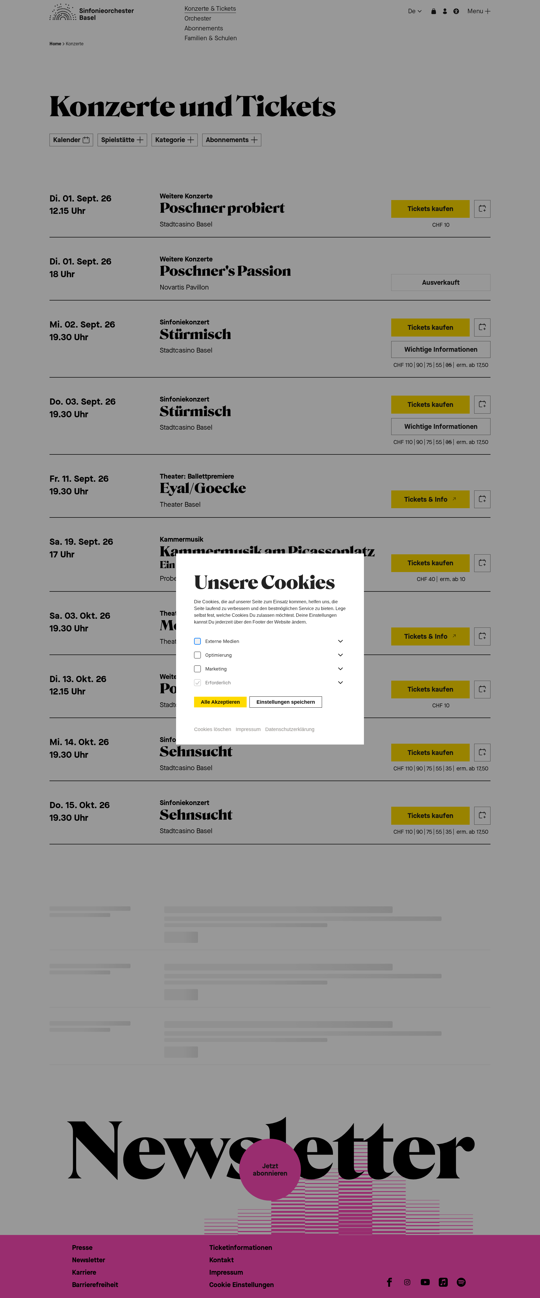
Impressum (248, 729)
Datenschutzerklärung (289, 729)
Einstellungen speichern (285, 702)
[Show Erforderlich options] (340, 683)
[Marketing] (197, 668)
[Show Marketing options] (340, 669)
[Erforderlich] (197, 682)
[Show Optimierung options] (340, 655)
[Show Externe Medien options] (340, 641)
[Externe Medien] (197, 641)
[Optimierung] (197, 655)
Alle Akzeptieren (220, 702)
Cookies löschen (212, 729)
